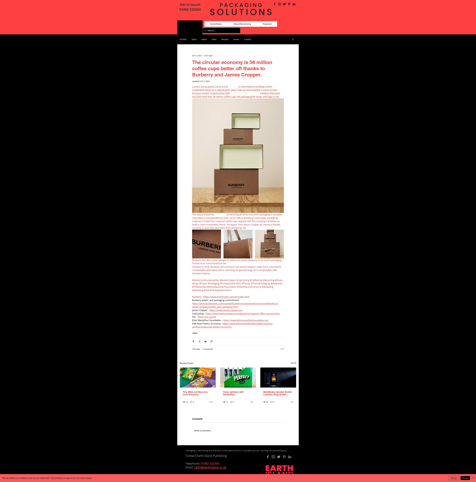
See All (293, 363)
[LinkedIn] (294, 4)
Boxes (194, 39)
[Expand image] (206, 244)
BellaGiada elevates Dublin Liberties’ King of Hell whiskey (277, 393)
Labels (204, 39)
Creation (247, 39)
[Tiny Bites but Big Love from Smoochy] (198, 378)
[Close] (473, 478)
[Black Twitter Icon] (284, 4)
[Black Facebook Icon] (275, 4)
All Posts (183, 39)
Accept (465, 478)
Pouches (225, 39)
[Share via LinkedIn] (205, 341)
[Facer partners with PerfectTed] (238, 378)
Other (214, 39)
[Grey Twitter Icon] (279, 457)
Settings (454, 478)
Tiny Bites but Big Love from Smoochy (195, 393)
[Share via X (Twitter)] (199, 341)
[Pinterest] (289, 4)
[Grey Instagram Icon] (273, 457)
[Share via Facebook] (193, 341)
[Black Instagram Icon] (279, 4)
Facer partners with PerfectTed (233, 393)
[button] (293, 39)
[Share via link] (211, 341)
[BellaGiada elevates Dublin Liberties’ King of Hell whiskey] (278, 378)
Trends (236, 39)
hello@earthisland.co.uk (210, 467)
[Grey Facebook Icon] (268, 457)
